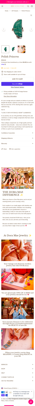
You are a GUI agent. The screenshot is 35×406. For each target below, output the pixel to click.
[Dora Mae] (17, 6)
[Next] (31, 29)
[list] (17, 29)
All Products (15, 11)
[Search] (28, 6)
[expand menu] (2, 6)
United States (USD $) (10, 388)
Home (6, 11)
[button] (32, 6)
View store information (10, 96)
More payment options (17, 87)
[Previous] (4, 29)
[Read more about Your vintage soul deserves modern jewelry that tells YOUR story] (17, 250)
